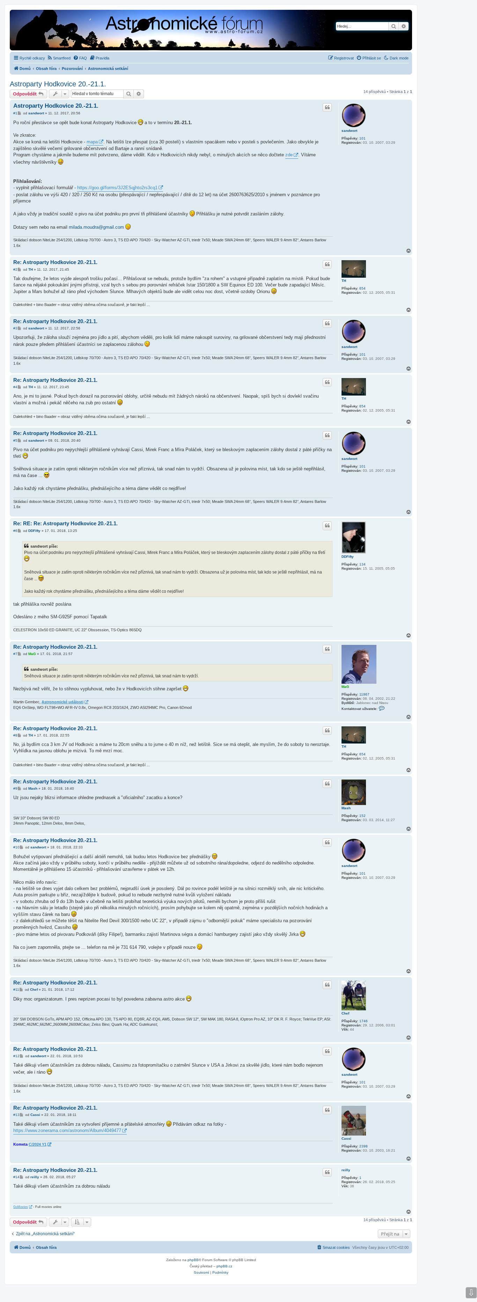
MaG (345, 687)
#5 (15, 440)
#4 (15, 387)
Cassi (346, 1138)
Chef (345, 1013)
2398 (363, 1146)
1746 (363, 1021)
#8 (15, 735)
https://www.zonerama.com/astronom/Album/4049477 (67, 1130)
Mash (346, 808)
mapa (92, 141)
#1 (15, 113)
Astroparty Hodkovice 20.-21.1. (58, 84)
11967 (364, 694)
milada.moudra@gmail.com (96, 227)
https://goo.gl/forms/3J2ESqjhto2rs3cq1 (117, 187)
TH (344, 281)
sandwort (349, 131)
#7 (15, 654)
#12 (16, 1056)
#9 (15, 788)
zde (289, 154)
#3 (15, 328)
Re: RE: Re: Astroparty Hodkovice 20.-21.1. (65, 523)
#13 (16, 1115)
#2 (15, 269)
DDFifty (348, 556)
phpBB (193, 1260)
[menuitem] (59, 58)
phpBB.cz (224, 1266)
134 (362, 564)
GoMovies (20, 1207)
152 (362, 816)
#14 (16, 1177)
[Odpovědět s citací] (327, 107)
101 (362, 138)
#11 (16, 989)
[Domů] (145, 31)
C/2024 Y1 (37, 1144)
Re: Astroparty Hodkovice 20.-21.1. (55, 262)
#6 (15, 531)
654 (362, 288)
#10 (16, 847)
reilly (346, 1170)
